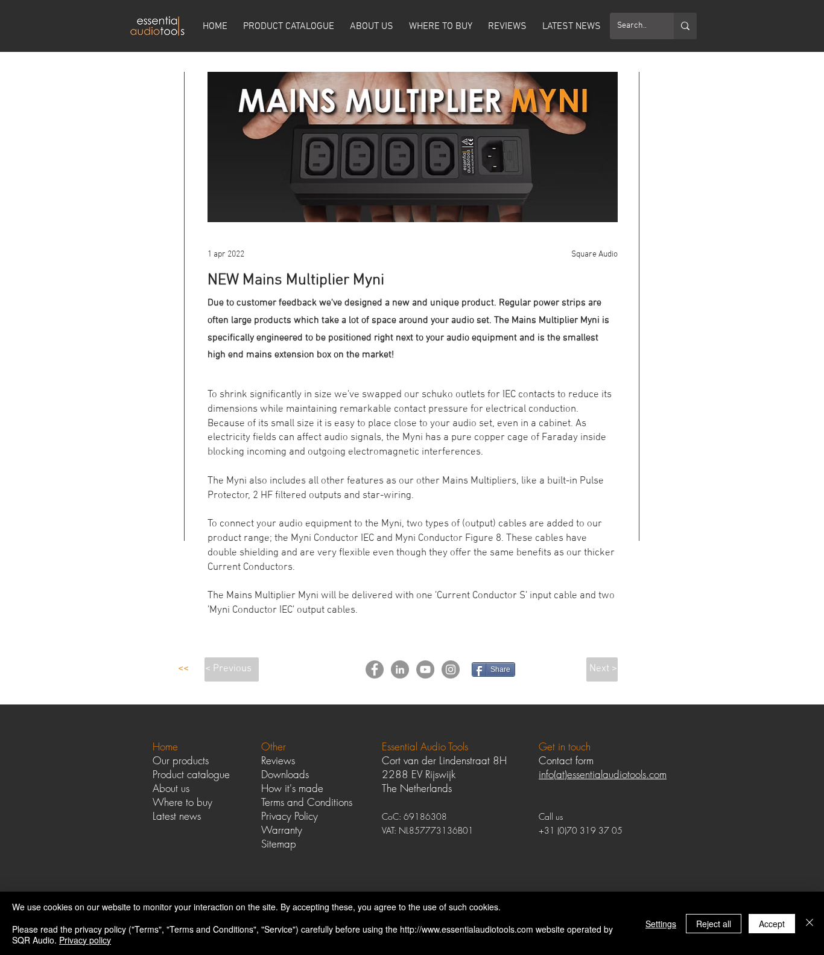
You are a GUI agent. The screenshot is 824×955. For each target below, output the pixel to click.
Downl (274, 774)
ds (304, 774)
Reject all (713, 924)
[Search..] (685, 26)
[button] (183, 669)
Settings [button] (660, 924)
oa (293, 774)
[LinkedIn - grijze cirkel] (400, 669)
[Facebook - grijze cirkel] (375, 669)
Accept (772, 924)
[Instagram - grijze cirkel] (451, 669)
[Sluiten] (809, 923)
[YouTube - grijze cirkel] (425, 669)
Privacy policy (85, 940)
